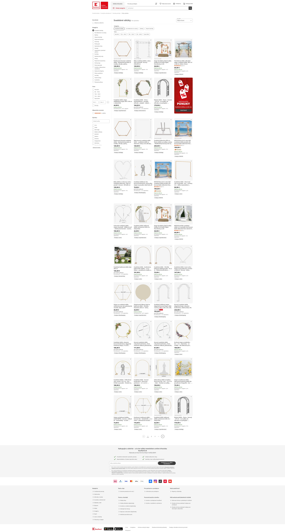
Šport (95, 514)
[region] (101, 83)
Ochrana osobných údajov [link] (143, 527)
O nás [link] (126, 527)
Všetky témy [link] (123, 500)
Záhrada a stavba (98, 497)
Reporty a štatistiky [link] (176, 491)
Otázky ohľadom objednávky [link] (127, 503)
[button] (119, 28)
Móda (95, 508)
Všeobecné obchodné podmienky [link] (159, 527)
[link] (132, 4)
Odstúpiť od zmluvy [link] (125, 509)
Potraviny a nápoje (98, 519)
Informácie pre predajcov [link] (152, 491)
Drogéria (96, 511)
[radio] (100, 30)
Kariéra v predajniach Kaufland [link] (154, 500)
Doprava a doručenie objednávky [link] (128, 511)
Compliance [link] (132, 527)
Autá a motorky (98, 516)
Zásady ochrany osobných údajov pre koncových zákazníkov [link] (181, 507)
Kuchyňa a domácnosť (99, 500)
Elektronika (97, 494)
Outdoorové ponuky (99, 491)
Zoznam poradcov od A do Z (127, 491)
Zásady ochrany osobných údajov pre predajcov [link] (181, 503)
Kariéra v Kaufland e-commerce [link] (154, 503)
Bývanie (96, 505)
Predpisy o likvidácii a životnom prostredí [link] (178, 527)
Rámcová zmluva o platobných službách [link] (182, 500)
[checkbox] (100, 23)
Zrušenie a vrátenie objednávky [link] (128, 506)
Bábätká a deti (97, 502)
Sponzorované (117, 58)
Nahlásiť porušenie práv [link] (126, 514)
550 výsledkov (135, 20)
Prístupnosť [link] (127, 530)
